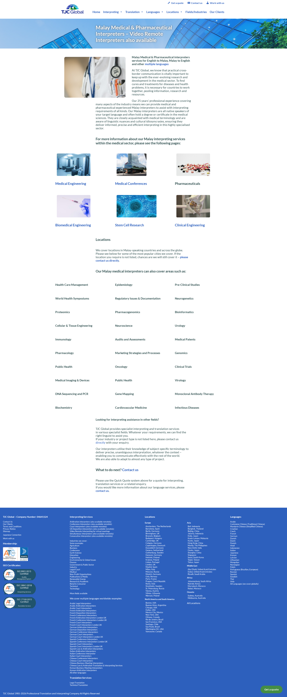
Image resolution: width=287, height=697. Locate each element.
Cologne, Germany (154, 543)
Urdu (232, 581)
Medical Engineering (70, 183)
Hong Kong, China (195, 543)
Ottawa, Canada (153, 617)
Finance (73, 562)
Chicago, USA (151, 607)
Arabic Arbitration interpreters (83, 606)
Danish (233, 538)
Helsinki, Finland (152, 557)
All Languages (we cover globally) (244, 584)
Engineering (75, 557)
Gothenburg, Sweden (155, 552)
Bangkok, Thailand (195, 529)
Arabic (233, 522)
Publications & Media (79, 576)
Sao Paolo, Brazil (153, 626)
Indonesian (234, 548)
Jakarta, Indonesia (195, 533)
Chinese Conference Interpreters (84, 658)
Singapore (192, 555)
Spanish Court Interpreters (81, 644)
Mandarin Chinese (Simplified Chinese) (246, 526)
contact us (102, 490)
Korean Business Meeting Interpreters (86, 668)
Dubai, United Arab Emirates (200, 572)
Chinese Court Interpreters (81, 661)
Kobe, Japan (193, 536)
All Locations (193, 603)
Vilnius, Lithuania (153, 593)
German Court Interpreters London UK (86, 637)
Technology (75, 588)
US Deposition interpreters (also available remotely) (92, 529)
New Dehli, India (195, 548)
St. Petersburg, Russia (155, 588)
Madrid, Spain (151, 567)
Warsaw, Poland (152, 595)
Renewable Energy (78, 579)
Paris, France (151, 579)
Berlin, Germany (152, 531)
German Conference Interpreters (84, 632)
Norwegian (235, 565)
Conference (75, 550)
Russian (233, 572)
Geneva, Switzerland (154, 550)
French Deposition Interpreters (83, 613)
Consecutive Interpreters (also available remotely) (91, 536)
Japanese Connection (12, 535)
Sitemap (6, 531)
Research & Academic (79, 581)
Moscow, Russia (152, 572)
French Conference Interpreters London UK (88, 620)
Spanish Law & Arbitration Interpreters (86, 649)
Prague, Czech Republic (155, 581)
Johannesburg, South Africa (199, 581)
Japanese (234, 553)
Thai (232, 579)
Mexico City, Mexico (154, 612)
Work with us (217, 2)
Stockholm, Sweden (154, 586)
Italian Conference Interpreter (83, 653)
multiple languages (157, 64)
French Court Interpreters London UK (86, 625)
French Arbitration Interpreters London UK (88, 618)
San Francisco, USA (154, 622)
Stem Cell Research (129, 225)
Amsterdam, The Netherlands (158, 526)
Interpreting (111, 12)
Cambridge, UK (152, 540)
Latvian (233, 557)
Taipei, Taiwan (194, 560)
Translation (132, 12)
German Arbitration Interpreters (84, 627)
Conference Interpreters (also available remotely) (91, 524)
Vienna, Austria (152, 591)
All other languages (78, 672)
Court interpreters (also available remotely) (88, 526)
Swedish (233, 576)
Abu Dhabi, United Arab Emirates (202, 569)
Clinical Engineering (190, 225)
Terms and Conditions (12, 526)
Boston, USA (151, 603)
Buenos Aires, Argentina (156, 605)
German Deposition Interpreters (83, 629)
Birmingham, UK (152, 533)
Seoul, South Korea (196, 557)
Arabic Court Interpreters (81, 608)
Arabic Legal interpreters (80, 603)
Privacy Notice (9, 529)
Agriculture (74, 545)
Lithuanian (234, 560)
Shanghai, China (194, 552)
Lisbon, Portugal (152, 562)
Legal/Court (75, 569)
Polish (232, 567)
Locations (173, 12)
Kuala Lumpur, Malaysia (198, 538)
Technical (74, 586)
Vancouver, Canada (154, 631)
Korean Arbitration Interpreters (83, 670)
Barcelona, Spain (153, 529)
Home (96, 12)
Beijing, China (193, 531)
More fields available (78, 593)
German (233, 536)
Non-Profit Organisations (80, 574)
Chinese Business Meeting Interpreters (86, 663)
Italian (233, 550)
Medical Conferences (131, 183)
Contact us (196, 2)
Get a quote (271, 689)
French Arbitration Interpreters (83, 610)
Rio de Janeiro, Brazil (154, 619)
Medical (73, 572)
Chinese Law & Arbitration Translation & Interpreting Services (96, 665)
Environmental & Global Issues (83, 560)
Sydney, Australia (195, 595)
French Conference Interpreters (83, 615)
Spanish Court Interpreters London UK (86, 646)
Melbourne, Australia (197, 598)
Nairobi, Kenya (194, 583)
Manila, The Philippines (197, 545)
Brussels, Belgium (153, 536)
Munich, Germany (153, 574)
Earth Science (75, 553)
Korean (233, 555)
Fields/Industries (196, 12)
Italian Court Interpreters (80, 656)
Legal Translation (77, 682)
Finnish (233, 543)
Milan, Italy (150, 569)
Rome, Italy (150, 583)
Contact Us (8, 522)
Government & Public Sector (82, 565)
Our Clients (217, 12)
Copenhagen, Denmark (155, 545)
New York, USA (152, 615)
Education (74, 555)
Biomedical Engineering (73, 225)
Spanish (233, 574)
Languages (153, 12)
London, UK (150, 564)
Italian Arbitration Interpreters (83, 651)
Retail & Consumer (78, 584)
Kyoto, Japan (193, 540)
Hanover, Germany (154, 555)
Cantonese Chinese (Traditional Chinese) (247, 524)
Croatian (234, 529)
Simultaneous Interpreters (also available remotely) (92, 533)
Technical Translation (79, 685)
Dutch (232, 541)
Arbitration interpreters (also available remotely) (90, 522)
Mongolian (234, 562)
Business (73, 548)
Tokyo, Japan (193, 562)
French (233, 533)
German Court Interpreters (81, 634)
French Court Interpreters (81, 622)
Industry (73, 567)
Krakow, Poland (152, 560)
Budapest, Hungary (154, 538)
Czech (232, 531)
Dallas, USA (151, 610)
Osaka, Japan (193, 550)
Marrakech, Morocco (197, 586)
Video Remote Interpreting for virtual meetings (90, 531)
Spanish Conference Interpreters (84, 639)
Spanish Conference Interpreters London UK (88, 641)
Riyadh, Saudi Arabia (196, 574)
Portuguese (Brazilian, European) (244, 569)
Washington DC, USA (155, 629)
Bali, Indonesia (194, 526)
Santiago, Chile (152, 624)
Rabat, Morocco (194, 588)
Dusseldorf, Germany (155, 548)
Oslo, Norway (151, 576)
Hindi (232, 545)
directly (100, 442)
